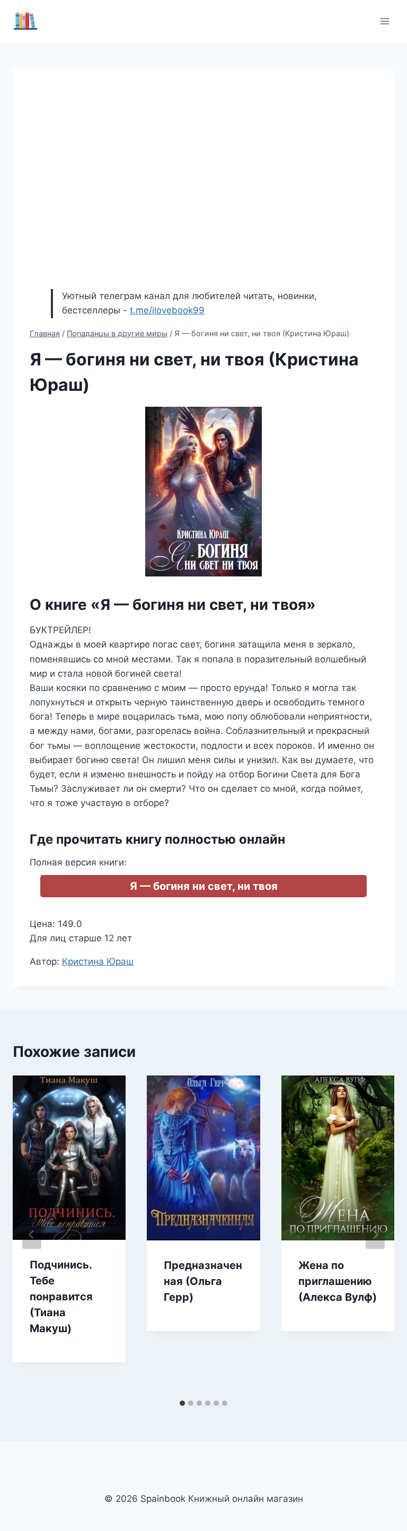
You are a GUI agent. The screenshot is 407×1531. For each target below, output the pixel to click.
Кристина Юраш (98, 961)
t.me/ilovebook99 (167, 310)
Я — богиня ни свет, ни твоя (204, 886)
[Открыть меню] (384, 21)
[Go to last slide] (31, 1234)
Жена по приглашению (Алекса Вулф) (337, 1281)
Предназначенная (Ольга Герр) (203, 1281)
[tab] (182, 1403)
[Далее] (375, 1234)
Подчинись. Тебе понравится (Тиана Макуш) (61, 1296)
